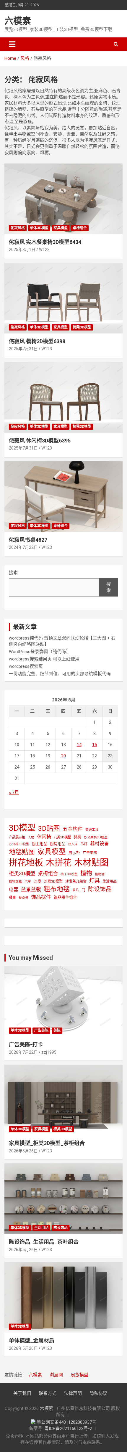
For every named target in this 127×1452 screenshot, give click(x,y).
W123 (44, 249)
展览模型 (79, 1374)
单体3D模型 (39, 228)
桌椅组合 (80, 228)
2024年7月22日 (23, 547)
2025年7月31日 (23, 348)
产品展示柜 (17, 837)
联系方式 (47, 1393)
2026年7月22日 (23, 1052)
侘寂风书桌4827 (28, 540)
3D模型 (22, 828)
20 (63, 756)
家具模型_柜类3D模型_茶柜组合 (47, 1143)
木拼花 (58, 863)
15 (94, 744)
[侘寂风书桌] (63, 496)
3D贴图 (49, 828)
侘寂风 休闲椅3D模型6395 (40, 440)
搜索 (13, 572)
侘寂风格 (18, 228)
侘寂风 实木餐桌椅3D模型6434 (45, 242)
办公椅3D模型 (19, 844)
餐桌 (12, 898)
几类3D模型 (62, 837)
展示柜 (74, 852)
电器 (13, 889)
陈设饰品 (100, 889)
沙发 (37, 881)
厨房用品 (57, 844)
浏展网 (56, 1374)
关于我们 (22, 1393)
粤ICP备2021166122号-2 (68, 1428)
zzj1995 (48, 1052)
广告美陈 (90, 853)
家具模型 (60, 228)
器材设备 (99, 843)
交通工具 (91, 830)
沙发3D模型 (53, 881)
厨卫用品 (39, 844)
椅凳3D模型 (82, 327)
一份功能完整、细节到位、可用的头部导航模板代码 (60, 673)
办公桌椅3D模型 (96, 837)
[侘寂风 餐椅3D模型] (63, 297)
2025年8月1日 (22, 249)
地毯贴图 (22, 851)
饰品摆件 (41, 897)
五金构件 (73, 829)
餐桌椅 (23, 898)
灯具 (94, 881)
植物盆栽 (15, 881)
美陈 (57, 1030)
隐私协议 (98, 1393)
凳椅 (77, 837)
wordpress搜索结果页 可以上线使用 (44, 659)
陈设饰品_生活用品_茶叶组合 (44, 1242)
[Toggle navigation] (12, 44)
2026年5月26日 (23, 1151)
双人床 (73, 844)
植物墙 (100, 874)
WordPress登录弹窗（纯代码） (39, 651)
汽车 (28, 881)
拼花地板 (26, 863)
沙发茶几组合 (76, 881)
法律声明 (73, 1393)
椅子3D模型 (69, 874)
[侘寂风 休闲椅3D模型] (63, 397)
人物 (31, 837)
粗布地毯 (57, 889)
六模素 (17, 21)
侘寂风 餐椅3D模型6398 (37, 341)
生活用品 (109, 881)
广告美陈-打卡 (26, 1044)
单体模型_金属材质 (31, 1340)
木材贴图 (91, 863)
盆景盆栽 (31, 889)
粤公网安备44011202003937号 (66, 1422)
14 (79, 744)
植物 (86, 873)
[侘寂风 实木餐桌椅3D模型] (63, 198)
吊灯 (83, 844)
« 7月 (14, 792)
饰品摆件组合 (65, 897)
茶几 (75, 890)
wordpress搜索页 (26, 666)
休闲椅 (44, 837)
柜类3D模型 (22, 873)
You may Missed (31, 957)
